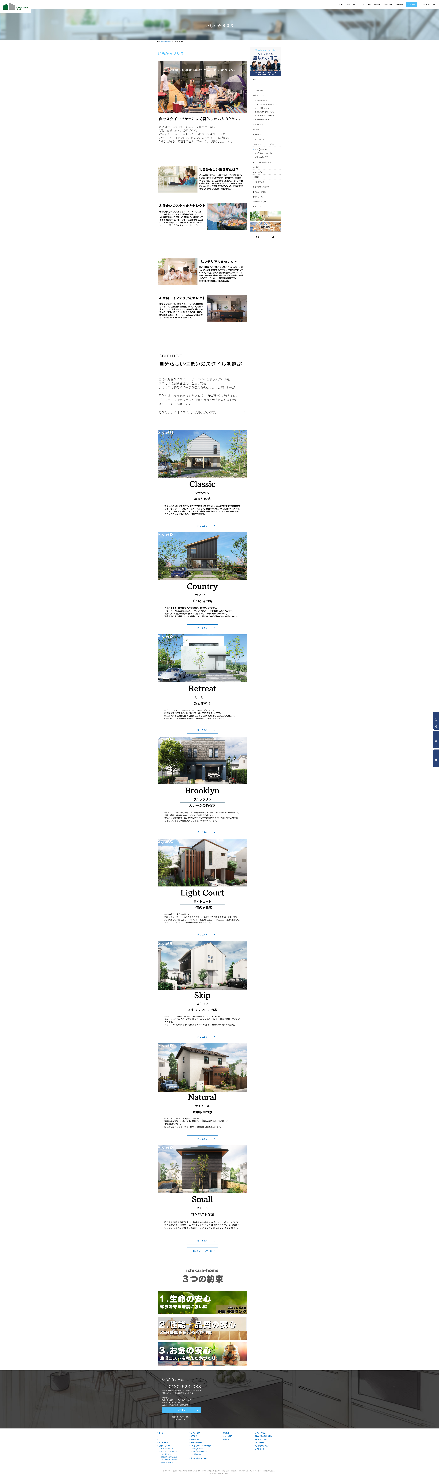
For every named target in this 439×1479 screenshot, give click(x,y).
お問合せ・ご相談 (259, 192)
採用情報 (256, 177)
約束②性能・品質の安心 (264, 153)
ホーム (255, 80)
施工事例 (256, 129)
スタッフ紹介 (258, 172)
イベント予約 (436, 720)
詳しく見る (202, 526)
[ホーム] (158, 42)
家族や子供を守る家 (262, 119)
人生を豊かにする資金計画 (264, 116)
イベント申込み (258, 182)
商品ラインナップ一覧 (202, 1251)
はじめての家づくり (262, 101)
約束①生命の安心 (261, 149)
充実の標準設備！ (259, 139)
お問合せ (181, 1410)
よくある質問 (258, 90)
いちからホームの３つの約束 (263, 144)
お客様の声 (257, 134)
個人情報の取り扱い (260, 202)
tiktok (273, 236)
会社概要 (256, 167)
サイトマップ (258, 206)
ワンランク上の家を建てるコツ (266, 104)
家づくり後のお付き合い (262, 162)
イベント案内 (258, 125)
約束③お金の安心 (261, 157)
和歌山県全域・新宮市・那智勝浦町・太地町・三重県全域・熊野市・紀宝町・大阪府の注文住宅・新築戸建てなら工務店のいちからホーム (220, 1471)
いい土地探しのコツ (262, 108)
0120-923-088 (185, 1386)
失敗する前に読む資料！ (262, 187)
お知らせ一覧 (258, 197)
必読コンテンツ (258, 95)
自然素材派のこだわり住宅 (264, 112)
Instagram (257, 236)
